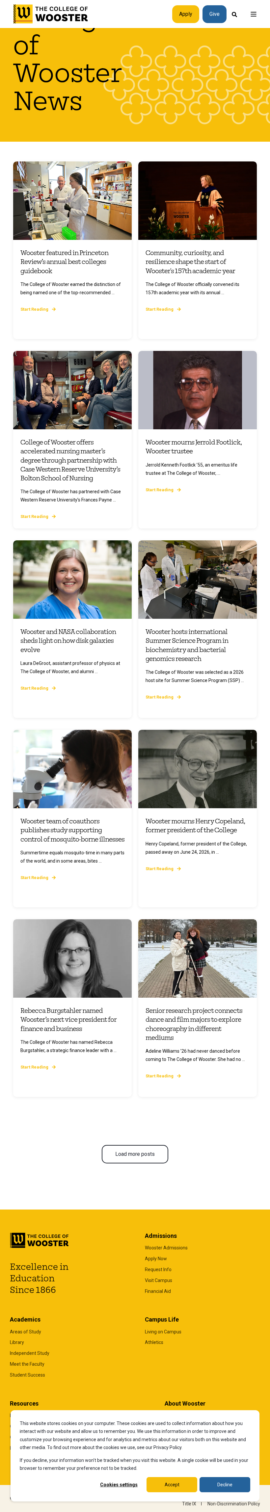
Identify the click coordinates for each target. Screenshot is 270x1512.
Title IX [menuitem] (189, 1503)
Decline (224, 1484)
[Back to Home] (51, 14)
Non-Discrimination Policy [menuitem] (233, 1503)
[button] (135, 1154)
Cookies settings (119, 1484)
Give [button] (214, 14)
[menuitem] (166, 1247)
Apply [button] (185, 14)
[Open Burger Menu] (253, 14)
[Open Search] (234, 14)
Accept (172, 1484)
